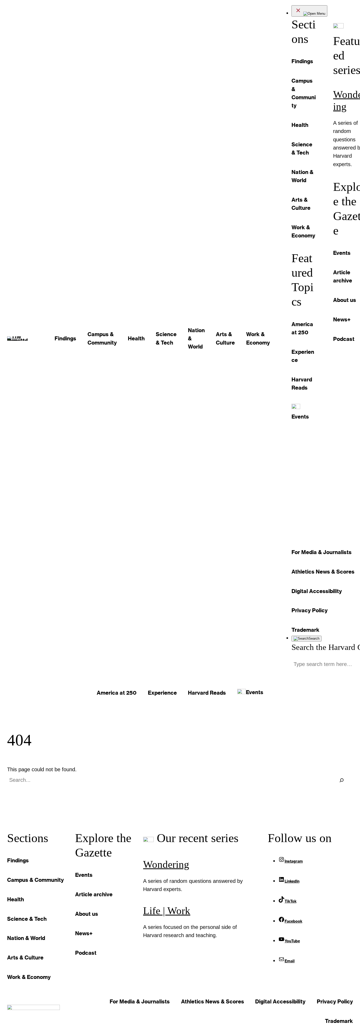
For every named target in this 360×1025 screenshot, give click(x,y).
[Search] (341, 780)
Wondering (166, 864)
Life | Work (166, 910)
